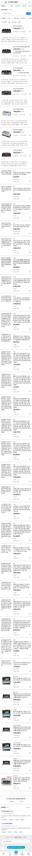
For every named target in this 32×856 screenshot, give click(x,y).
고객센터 (24, 837)
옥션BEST (4, 832)
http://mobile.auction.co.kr (10, 826)
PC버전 (7, 837)
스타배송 (17, 819)
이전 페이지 (8, 793)
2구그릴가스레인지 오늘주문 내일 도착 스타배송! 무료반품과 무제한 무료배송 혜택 (15, 829)
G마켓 (7, 811)
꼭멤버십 (22, 819)
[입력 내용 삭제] (29, 2)
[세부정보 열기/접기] (28, 841)
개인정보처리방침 (17, 837)
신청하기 (28, 807)
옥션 (6, 823)
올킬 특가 (10, 832)
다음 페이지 (23, 793)
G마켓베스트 (4, 819)
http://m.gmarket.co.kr (9, 813)
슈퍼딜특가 (11, 819)
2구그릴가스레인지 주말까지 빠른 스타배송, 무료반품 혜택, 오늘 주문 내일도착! (16, 816)
